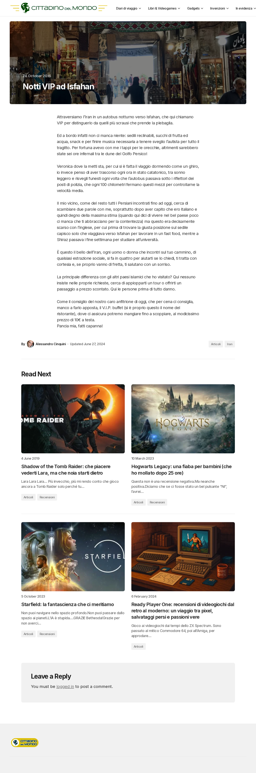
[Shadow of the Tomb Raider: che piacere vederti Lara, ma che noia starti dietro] (73, 418)
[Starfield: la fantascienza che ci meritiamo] (73, 556)
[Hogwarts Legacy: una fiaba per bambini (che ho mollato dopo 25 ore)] (183, 418)
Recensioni (47, 497)
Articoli (216, 344)
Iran (229, 344)
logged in (65, 686)
